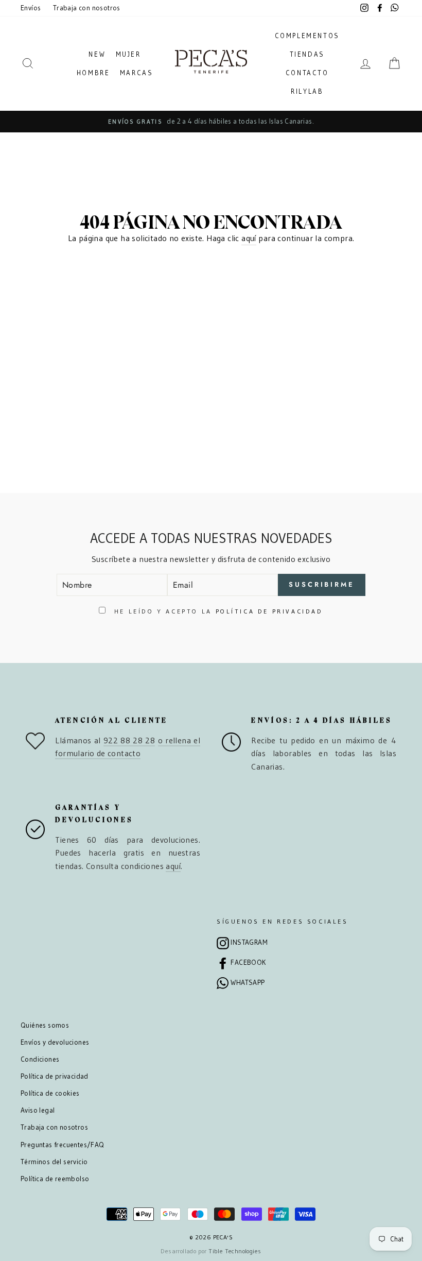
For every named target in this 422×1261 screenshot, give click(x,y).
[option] (211, 121)
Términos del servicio (54, 1161)
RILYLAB (307, 91)
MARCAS (136, 73)
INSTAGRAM (249, 942)
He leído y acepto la (217, 611)
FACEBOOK (248, 962)
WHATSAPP (248, 982)
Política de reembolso (55, 1178)
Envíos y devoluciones (55, 1042)
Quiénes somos (45, 1025)
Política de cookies (50, 1093)
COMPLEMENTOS (307, 35)
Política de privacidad (55, 1076)
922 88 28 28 (129, 740)
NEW (97, 54)
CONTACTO (307, 73)
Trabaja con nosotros (86, 8)
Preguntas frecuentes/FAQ (62, 1144)
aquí (248, 238)
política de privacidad (269, 611)
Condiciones (40, 1059)
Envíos (31, 8)
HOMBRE (93, 73)
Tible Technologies (234, 1251)
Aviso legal (38, 1110)
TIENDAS (307, 54)
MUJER (128, 54)
